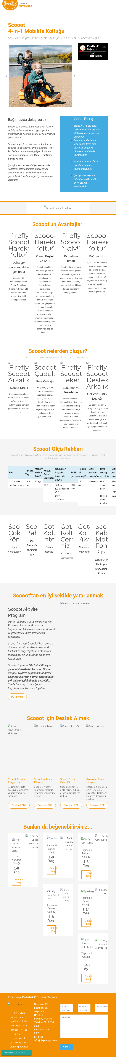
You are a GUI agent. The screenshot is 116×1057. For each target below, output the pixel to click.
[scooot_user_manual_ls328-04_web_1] (45, 749)
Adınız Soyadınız (66, 1008)
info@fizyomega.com (45, 1040)
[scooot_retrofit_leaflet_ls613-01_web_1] (71, 749)
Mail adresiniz (103, 1007)
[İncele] (19, 845)
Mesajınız (66, 1017)
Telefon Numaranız (84, 1008)
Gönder (66, 1047)
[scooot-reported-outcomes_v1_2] (97, 749)
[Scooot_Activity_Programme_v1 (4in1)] (19, 749)
